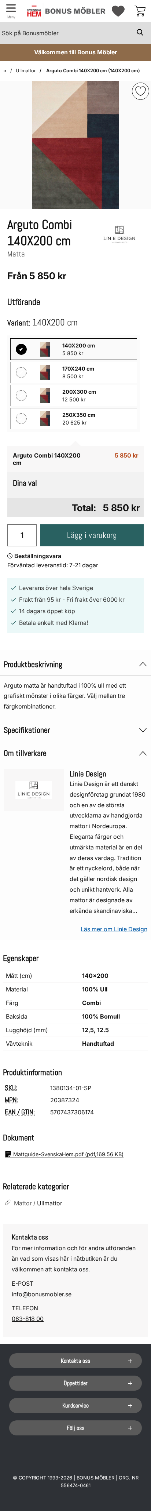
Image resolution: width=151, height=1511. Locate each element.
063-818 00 (28, 1318)
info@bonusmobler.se (41, 1294)
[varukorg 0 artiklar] (140, 11)
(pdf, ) (68, 1154)
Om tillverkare (25, 753)
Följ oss (75, 1428)
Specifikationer (27, 730)
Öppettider (76, 1383)
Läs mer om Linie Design (114, 929)
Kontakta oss (75, 1361)
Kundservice (75, 1405)
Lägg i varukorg (92, 535)
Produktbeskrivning (33, 664)
